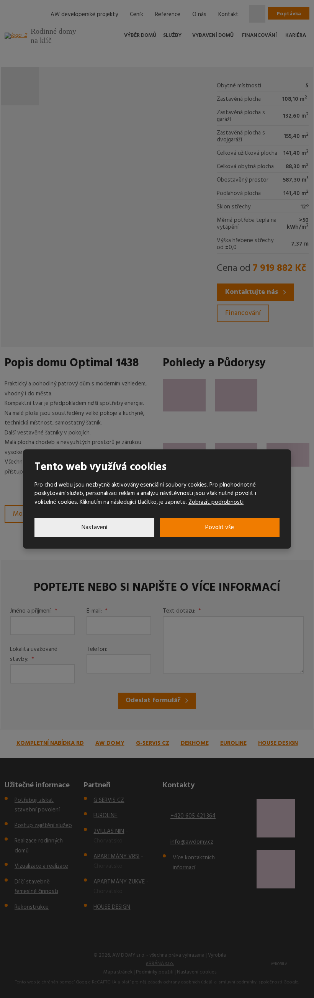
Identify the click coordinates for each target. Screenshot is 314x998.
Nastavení (94, 528)
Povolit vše (219, 528)
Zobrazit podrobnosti (216, 502)
